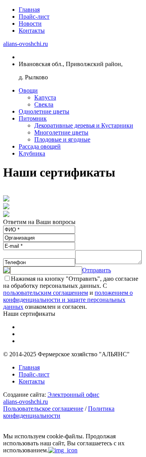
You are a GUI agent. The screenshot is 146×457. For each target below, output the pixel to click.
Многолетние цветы (61, 132)
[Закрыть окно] (62, 450)
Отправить (96, 270)
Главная (29, 9)
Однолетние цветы (44, 111)
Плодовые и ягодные (62, 139)
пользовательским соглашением (45, 292)
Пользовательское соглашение (43, 408)
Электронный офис (73, 394)
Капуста (45, 97)
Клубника (32, 153)
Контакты (32, 30)
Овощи (28, 90)
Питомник (33, 118)
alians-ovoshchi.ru (25, 43)
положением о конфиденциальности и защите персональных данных (68, 299)
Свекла (43, 104)
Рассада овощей (40, 146)
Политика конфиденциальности (58, 412)
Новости (30, 23)
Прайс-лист (34, 16)
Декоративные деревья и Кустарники (83, 125)
